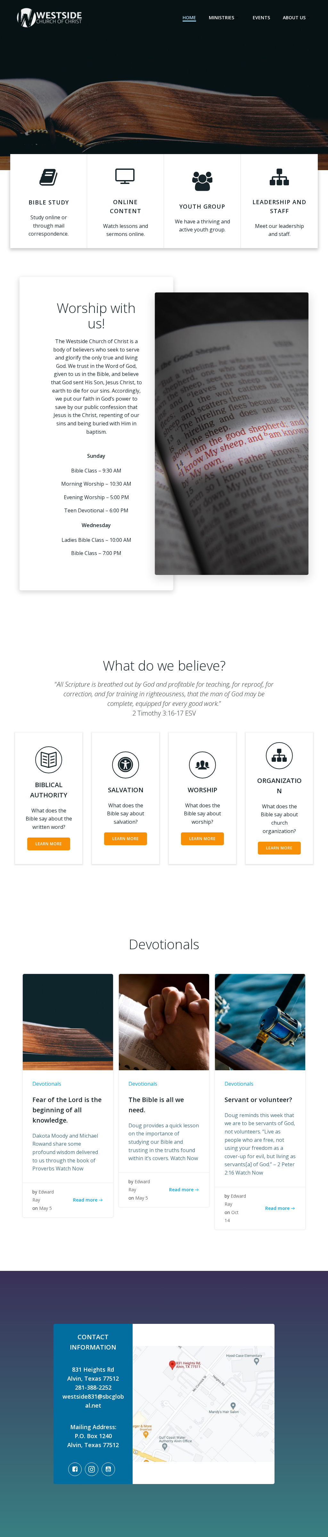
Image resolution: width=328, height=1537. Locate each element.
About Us (294, 17)
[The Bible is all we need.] (164, 1021)
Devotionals (46, 1083)
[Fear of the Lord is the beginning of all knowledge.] (68, 1021)
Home (189, 17)
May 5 (45, 1208)
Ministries (221, 17)
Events (261, 17)
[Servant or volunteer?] (260, 1021)
